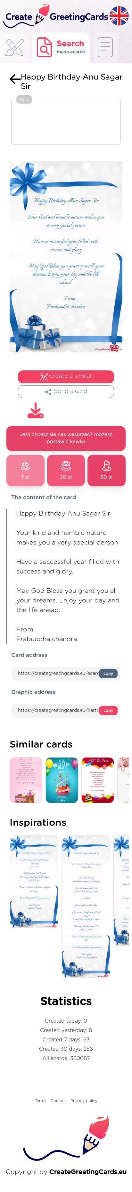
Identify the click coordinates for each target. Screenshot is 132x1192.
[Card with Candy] (99, 780)
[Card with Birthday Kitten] (27, 780)
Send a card (70, 391)
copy (108, 673)
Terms (40, 1101)
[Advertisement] (66, 122)
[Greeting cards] (14, 49)
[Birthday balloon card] (63, 780)
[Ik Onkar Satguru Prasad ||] (87, 907)
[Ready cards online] (105, 48)
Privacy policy (83, 1101)
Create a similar (70, 376)
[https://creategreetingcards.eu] (55, 16)
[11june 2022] (36, 882)
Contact (58, 1101)
